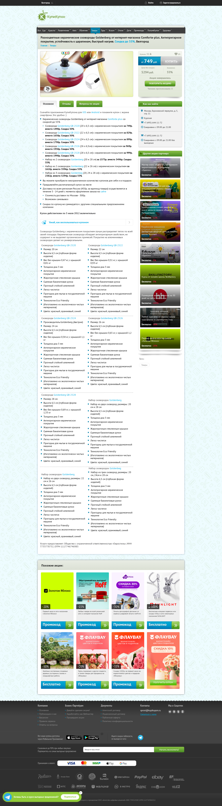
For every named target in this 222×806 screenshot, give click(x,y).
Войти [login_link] (150, 3)
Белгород (46, 3)
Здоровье (167, 30)
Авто (75, 30)
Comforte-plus (115, 118)
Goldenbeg (77, 172)
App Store (74, 737)
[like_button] (176, 54)
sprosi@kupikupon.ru (150, 710)
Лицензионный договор (113, 714)
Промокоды (140, 30)
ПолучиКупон (154, 30)
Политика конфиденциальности (117, 721)
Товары (95, 30)
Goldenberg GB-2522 (69, 132)
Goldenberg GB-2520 (69, 125)
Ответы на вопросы (48, 724)
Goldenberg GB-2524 (69, 139)
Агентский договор (111, 710)
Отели (121, 30)
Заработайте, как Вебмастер (80, 714)
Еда (44, 30)
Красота (52, 30)
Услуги (112, 30)
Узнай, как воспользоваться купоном (69, 222)
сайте (103, 191)
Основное (48, 103)
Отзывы (66, 103)
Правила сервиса (47, 721)
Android (95, 112)
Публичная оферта (111, 717)
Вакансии (43, 717)
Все (39, 30)
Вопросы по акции (89, 103)
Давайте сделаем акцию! (78, 710)
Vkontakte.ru (174, 711)
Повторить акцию (160, 83)
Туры (104, 30)
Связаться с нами (148, 714)
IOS (84, 112)
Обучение (84, 30)
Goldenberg (77, 159)
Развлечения (64, 30)
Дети (129, 30)
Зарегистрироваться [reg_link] (171, 3)
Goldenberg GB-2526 (69, 146)
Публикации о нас (47, 714)
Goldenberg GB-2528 (69, 152)
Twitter (178, 711)
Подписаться (70, 796)
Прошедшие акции (75, 717)
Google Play (91, 737)
